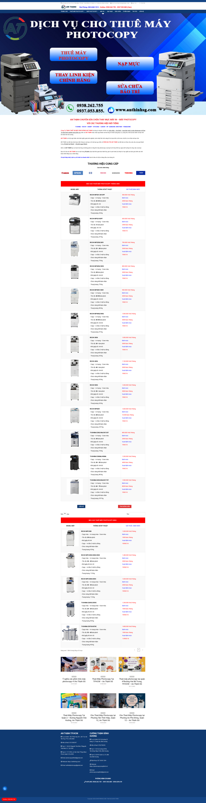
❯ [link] (142, 650)
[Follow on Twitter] (142, 3)
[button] (144, 520)
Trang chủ (64, 11)
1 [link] (138, 650)
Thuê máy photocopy (77, 11)
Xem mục (65, 514)
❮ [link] (134, 650)
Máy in (102, 11)
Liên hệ (141, 11)
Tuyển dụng (126, 11)
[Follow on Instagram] (141, 3)
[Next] (146, 173)
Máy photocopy (92, 11)
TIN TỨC (134, 11)
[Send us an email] (144, 3)
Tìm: (128, 514)
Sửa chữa (118, 11)
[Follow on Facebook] (139, 3)
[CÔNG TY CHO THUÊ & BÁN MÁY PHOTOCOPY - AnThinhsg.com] (69, 7)
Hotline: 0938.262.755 (9, 799)
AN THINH (116, 798)
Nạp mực (110, 11)
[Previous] (59, 173)
